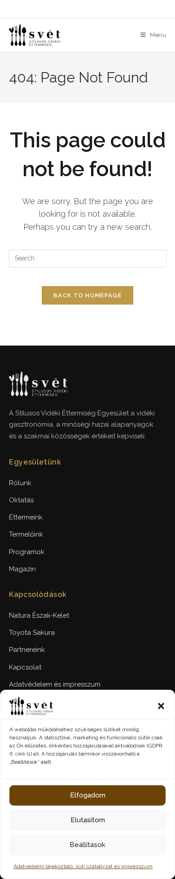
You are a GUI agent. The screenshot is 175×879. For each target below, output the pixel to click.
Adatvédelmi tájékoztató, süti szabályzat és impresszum (83, 866)
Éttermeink (26, 517)
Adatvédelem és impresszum (55, 684)
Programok (26, 552)
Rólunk (20, 483)
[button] (161, 705)
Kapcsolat (25, 667)
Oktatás (21, 500)
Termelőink (26, 534)
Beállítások (87, 845)
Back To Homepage (87, 295)
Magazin (22, 569)
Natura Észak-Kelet (39, 615)
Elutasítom (87, 820)
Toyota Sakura (32, 633)
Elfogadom (87, 795)
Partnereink (27, 650)
